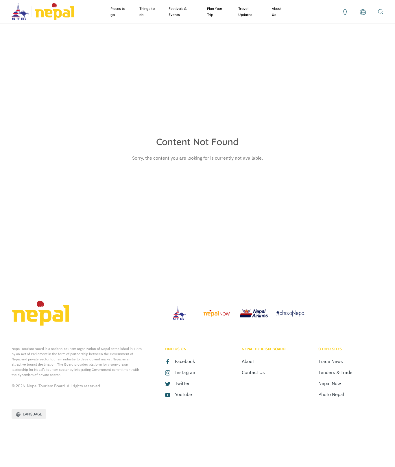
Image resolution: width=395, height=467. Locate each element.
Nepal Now (329, 383)
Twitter (182, 383)
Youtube (183, 394)
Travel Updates (245, 11)
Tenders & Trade (335, 372)
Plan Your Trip (214, 11)
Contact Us (253, 372)
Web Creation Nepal (49, 443)
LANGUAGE (31, 414)
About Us (277, 11)
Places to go (117, 11)
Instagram (186, 372)
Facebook (185, 361)
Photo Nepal (331, 394)
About (248, 361)
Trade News (330, 361)
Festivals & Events (178, 11)
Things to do (147, 11)
